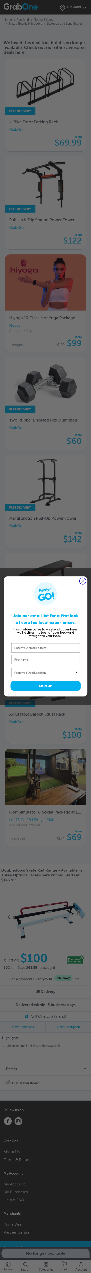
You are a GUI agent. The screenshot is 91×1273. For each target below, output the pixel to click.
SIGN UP (45, 686)
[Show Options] (76, 672)
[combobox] (44, 672)
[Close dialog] (82, 581)
